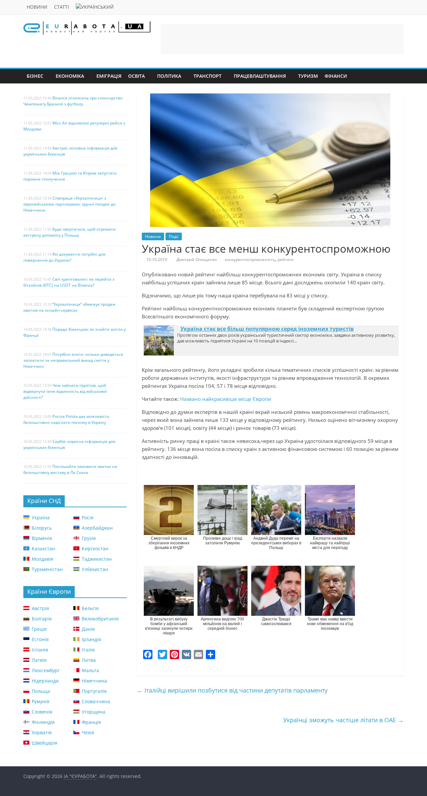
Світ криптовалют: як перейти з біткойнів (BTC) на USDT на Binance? (68, 282)
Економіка (70, 76)
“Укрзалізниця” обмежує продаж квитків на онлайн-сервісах (69, 307)
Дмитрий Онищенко (196, 259)
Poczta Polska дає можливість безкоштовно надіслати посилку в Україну (66, 419)
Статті (61, 7)
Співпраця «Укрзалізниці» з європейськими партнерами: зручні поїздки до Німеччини (69, 204)
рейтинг (286, 259)
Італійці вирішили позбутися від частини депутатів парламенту (232, 690)
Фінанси (336, 76)
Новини (37, 7)
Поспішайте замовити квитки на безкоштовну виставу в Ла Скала (70, 469)
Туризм (308, 76)
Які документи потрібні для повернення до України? (64, 257)
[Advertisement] (282, 39)
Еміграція (108, 76)
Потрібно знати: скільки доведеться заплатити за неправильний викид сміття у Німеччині (73, 360)
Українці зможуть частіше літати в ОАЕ (343, 720)
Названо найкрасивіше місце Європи (225, 398)
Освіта (136, 76)
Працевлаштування (260, 76)
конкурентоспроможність (250, 259)
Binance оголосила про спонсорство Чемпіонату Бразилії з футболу (72, 101)
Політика (169, 76)
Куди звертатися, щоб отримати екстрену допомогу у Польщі (69, 232)
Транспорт (207, 76)
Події (173, 236)
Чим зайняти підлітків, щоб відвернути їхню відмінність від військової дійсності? (65, 391)
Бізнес (35, 76)
